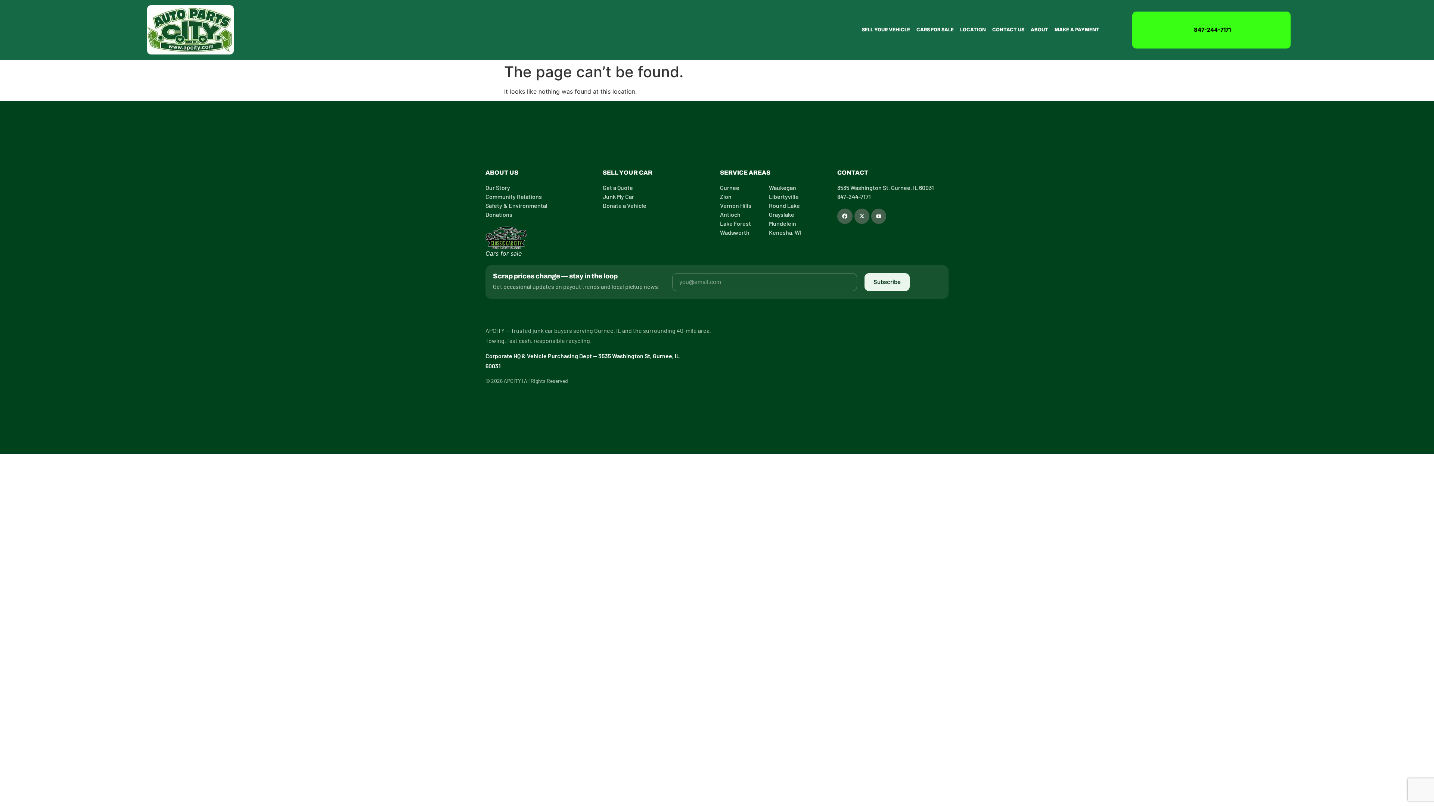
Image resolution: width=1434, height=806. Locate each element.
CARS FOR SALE (935, 29)
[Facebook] (844, 216)
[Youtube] (878, 216)
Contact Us (1008, 29)
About (1039, 29)
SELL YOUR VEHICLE (886, 29)
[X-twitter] (861, 216)
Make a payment (1077, 29)
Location (973, 29)
